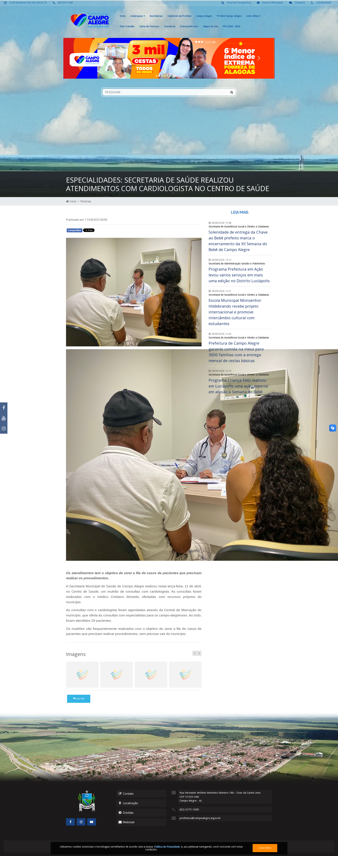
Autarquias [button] (136, 15)
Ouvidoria (169, 26)
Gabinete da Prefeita (179, 15)
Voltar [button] (80, 698)
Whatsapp (107, 231)
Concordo (265, 847)
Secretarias (156, 15)
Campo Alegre (204, 15)
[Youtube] (3, 418)
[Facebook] (3, 407)
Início (123, 15)
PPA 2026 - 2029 (231, 26)
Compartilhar (74, 230)
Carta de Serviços (149, 26)
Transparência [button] (188, 26)
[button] (79, 58)
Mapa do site (210, 26)
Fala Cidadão (127, 26)
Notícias (85, 201)
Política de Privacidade (167, 846)
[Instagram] (3, 428)
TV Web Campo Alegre (229, 15)
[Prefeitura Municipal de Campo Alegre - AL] (90, 20)
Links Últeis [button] (253, 15)
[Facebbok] (70, 822)
